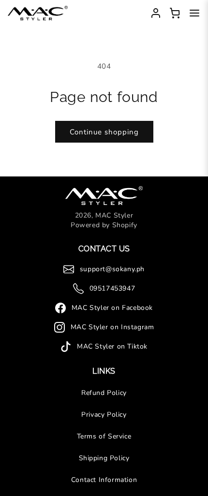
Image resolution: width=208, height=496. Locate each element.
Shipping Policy (104, 458)
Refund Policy (104, 392)
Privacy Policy (103, 414)
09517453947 (112, 288)
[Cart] (175, 13)
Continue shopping (104, 132)
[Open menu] (194, 13)
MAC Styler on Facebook (112, 307)
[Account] (156, 13)
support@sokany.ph (112, 269)
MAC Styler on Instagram (112, 327)
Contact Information (104, 479)
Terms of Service (104, 436)
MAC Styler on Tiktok (112, 346)
